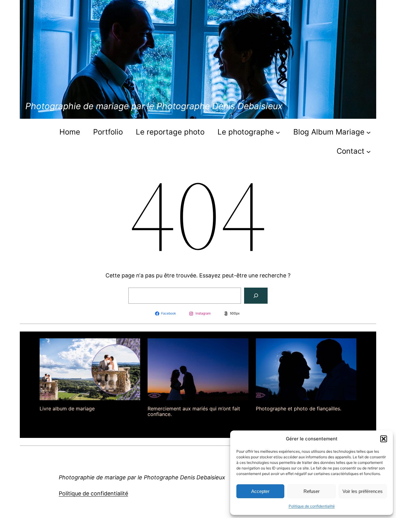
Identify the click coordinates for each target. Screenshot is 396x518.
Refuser (311, 491)
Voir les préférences (362, 491)
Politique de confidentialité (312, 506)
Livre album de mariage (67, 408)
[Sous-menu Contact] (368, 151)
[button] (384, 439)
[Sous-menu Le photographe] (278, 132)
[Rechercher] (256, 296)
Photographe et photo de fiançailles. (298, 408)
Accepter (260, 491)
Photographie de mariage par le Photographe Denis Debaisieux (153, 106)
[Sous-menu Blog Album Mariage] (368, 132)
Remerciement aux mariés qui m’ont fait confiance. (194, 411)
